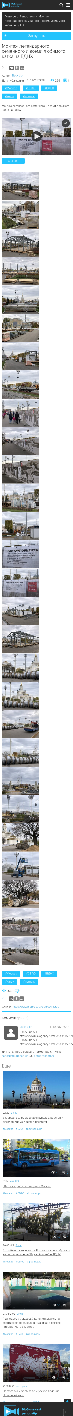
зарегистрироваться (15, 1056)
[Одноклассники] (17, 68)
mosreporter (22, 1386)
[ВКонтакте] (11, 68)
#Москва (11, 88)
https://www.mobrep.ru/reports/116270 (36, 1006)
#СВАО (31, 88)
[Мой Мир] (22, 68)
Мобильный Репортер (12, 5)
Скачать (13, 161)
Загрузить (36, 36)
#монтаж (29, 96)
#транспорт (34, 1193)
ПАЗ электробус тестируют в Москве (27, 1186)
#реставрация (34, 1128)
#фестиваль (34, 1261)
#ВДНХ (49, 88)
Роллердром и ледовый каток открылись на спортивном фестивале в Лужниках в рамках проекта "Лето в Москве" (31, 1322)
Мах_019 (14, 1181)
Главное (10, 16)
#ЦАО (19, 1128)
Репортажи (27, 16)
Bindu (14, 1112)
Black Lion (18, 75)
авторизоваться (44, 1056)
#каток (9, 96)
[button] (36, 136)
